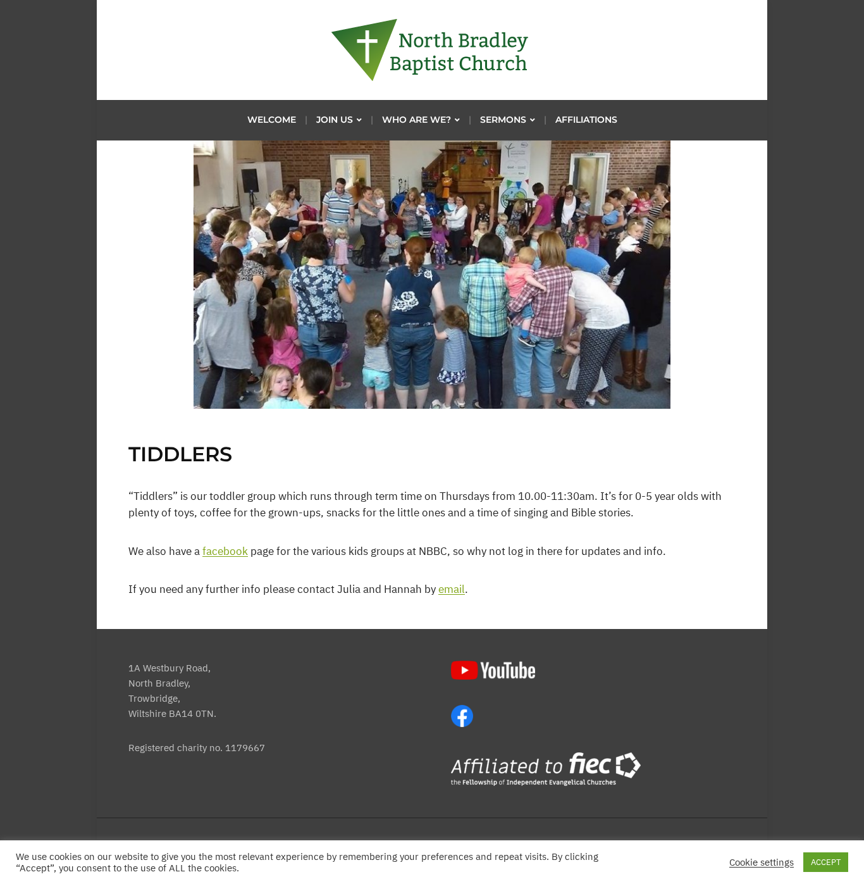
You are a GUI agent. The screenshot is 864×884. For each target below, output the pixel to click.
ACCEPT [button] (826, 862)
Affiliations (586, 119)
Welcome (271, 119)
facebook (225, 551)
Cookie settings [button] (761, 862)
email (451, 589)
